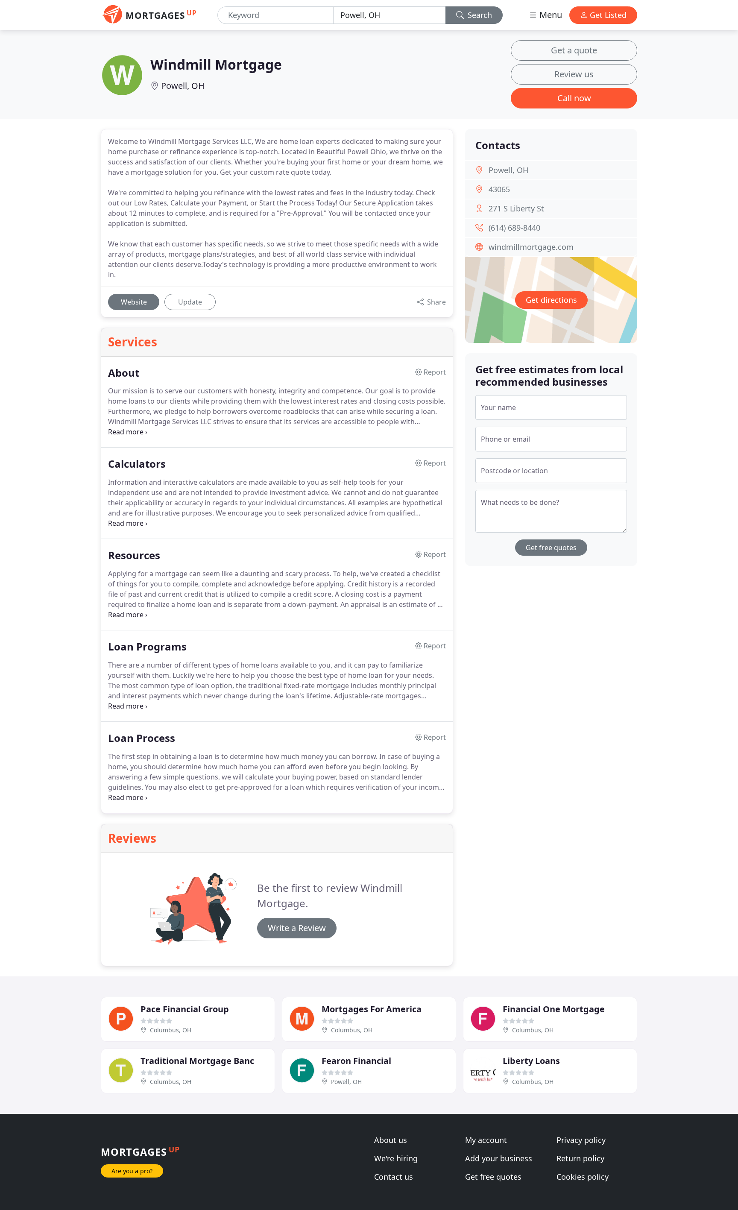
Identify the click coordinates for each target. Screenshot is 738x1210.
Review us (574, 74)
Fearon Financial (356, 1060)
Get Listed (607, 15)
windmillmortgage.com (531, 247)
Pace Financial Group (185, 1009)
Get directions (551, 300)
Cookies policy (582, 1177)
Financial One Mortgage (554, 1009)
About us (390, 1140)
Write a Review (297, 928)
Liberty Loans (531, 1060)
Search (479, 15)
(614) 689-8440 (514, 228)
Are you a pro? (131, 1171)
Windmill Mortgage (216, 64)
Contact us (393, 1177)
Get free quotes (551, 547)
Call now (574, 98)
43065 (499, 189)
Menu (549, 15)
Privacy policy (581, 1140)
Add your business (498, 1158)
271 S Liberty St (516, 208)
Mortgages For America (372, 1009)
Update (190, 302)
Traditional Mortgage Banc (197, 1060)
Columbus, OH (170, 1030)
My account (486, 1140)
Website (134, 302)
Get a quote (574, 50)
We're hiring (396, 1158)
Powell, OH (183, 85)
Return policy (580, 1158)
